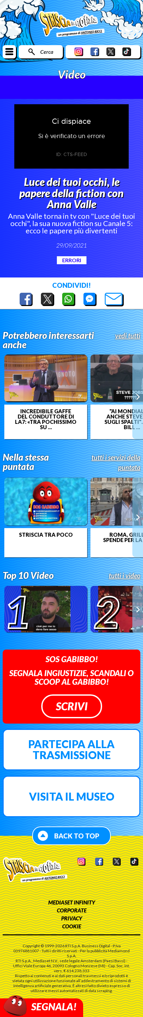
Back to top (76, 836)
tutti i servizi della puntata (115, 462)
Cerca (46, 51)
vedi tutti (127, 336)
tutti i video (124, 576)
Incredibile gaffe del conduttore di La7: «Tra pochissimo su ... (45, 419)
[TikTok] (126, 51)
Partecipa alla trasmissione (71, 750)
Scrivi (71, 706)
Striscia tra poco (46, 534)
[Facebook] (94, 51)
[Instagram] (78, 51)
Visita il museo (71, 796)
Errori (71, 260)
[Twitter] (110, 51)
